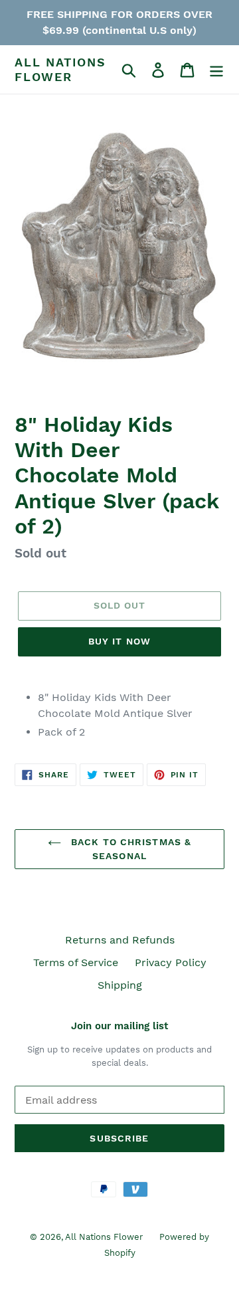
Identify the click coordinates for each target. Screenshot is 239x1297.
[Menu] (216, 69)
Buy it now (119, 641)
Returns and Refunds (120, 940)
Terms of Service (75, 962)
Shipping (120, 985)
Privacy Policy (170, 962)
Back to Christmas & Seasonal (129, 849)
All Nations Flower (60, 69)
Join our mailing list (119, 1026)
